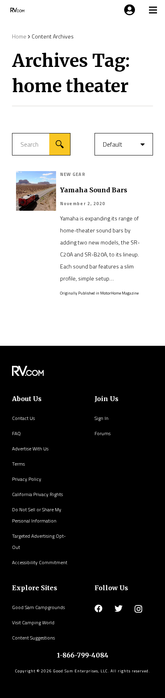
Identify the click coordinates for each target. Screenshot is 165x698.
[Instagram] (138, 609)
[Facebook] (99, 609)
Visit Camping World (33, 622)
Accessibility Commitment (39, 562)
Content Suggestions (33, 638)
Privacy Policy (26, 479)
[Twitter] (119, 609)
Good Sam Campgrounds (38, 607)
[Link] (16, 10)
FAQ (16, 433)
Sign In (102, 418)
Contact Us (23, 418)
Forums (103, 433)
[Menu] (128, 10)
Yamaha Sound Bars (93, 190)
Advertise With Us (30, 448)
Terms (18, 464)
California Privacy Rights (37, 494)
